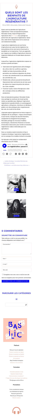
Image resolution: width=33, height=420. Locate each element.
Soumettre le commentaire (15, 281)
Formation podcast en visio (16, 372)
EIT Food (14, 36)
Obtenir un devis (16, 398)
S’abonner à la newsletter (16, 362)
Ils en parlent (16, 358)
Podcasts (28, 25)
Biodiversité (21, 25)
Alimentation (14, 25)
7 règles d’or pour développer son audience (16, 378)
